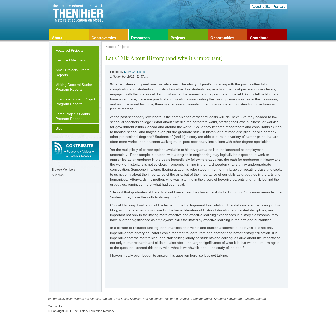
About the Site (261, 6)
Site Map (58, 175)
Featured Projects (69, 50)
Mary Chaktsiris (134, 72)
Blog (59, 128)
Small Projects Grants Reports (72, 72)
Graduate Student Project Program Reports (75, 101)
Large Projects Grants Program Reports (73, 116)
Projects (123, 47)
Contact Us (55, 306)
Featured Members (71, 60)
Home (109, 47)
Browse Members (63, 169)
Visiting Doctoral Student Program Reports (75, 87)
